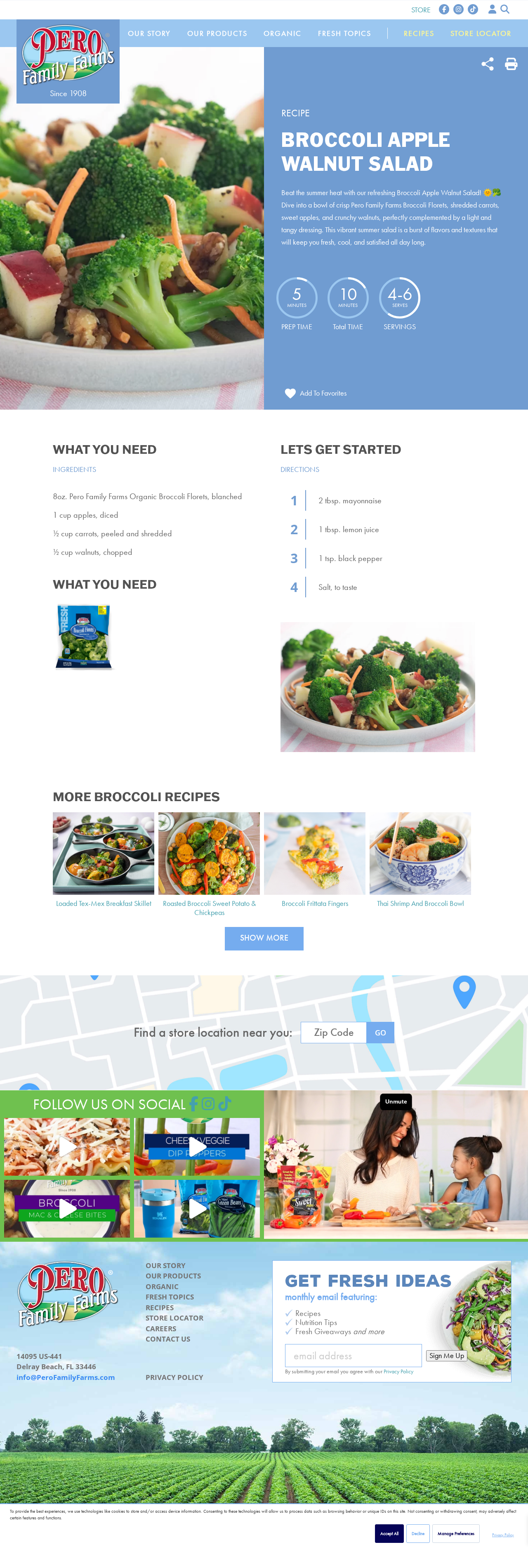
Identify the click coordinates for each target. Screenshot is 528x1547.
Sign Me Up (446, 1355)
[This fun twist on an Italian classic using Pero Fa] (67, 1147)
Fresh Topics (344, 33)
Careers (161, 1328)
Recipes (419, 33)
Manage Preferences (456, 1533)
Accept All (389, 1533)
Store (421, 9)
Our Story (149, 33)
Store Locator (481, 33)
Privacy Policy (503, 1535)
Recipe (295, 112)
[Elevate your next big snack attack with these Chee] (197, 1147)
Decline (418, 1533)
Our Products (217, 33)
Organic (283, 33)
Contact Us (168, 1339)
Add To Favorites (323, 393)
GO (380, 1033)
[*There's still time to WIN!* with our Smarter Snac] (197, 1209)
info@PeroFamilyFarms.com (65, 1377)
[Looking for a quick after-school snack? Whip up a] (67, 1209)
